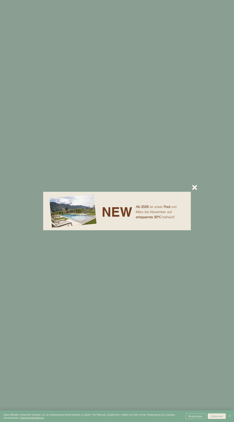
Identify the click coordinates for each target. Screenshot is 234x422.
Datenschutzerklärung (32, 417)
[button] (194, 187)
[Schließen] (230, 416)
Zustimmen (217, 416)
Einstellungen (195, 416)
